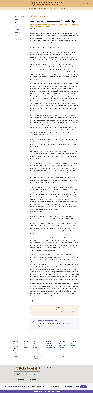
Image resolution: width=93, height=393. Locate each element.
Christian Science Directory (51, 347)
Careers (14, 352)
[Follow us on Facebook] (59, 367)
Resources (62, 341)
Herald (25, 347)
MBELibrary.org (62, 345)
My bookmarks (48, 343)
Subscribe (73, 345)
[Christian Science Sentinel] (46, 3)
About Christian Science (63, 354)
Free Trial (72, 347)
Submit (41, 326)
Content (35, 341)
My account (73, 343)
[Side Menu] (2, 3)
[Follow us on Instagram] (61, 367)
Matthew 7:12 (68, 274)
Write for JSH (15, 346)
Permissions (64, 371)
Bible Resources (36, 349)
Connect (15, 341)
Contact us (18, 344)
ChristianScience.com (63, 356)
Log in (84, 3)
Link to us (15, 348)
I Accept (83, 387)
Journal (25, 343)
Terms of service (50, 371)
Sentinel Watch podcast (37, 356)
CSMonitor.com (62, 347)
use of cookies (75, 386)
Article (36, 16)
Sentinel (25, 345)
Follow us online (52, 367)
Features (48, 341)
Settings (73, 341)
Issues (34, 343)
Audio (34, 354)
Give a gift (73, 349)
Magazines (27, 341)
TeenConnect (35, 345)
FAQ (14, 350)
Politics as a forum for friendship (52, 21)
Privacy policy (57, 371)
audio (38, 358)
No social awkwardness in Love (66, 312)
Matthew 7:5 (63, 257)
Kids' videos (35, 347)
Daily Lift (60, 349)
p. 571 (41, 158)
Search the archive (49, 345)
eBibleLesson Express (50, 349)
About (60, 343)
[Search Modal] (90, 3)
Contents (43, 312)
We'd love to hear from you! (47, 321)
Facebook (15, 354)
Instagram (15, 356)
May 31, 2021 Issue (44, 16)
